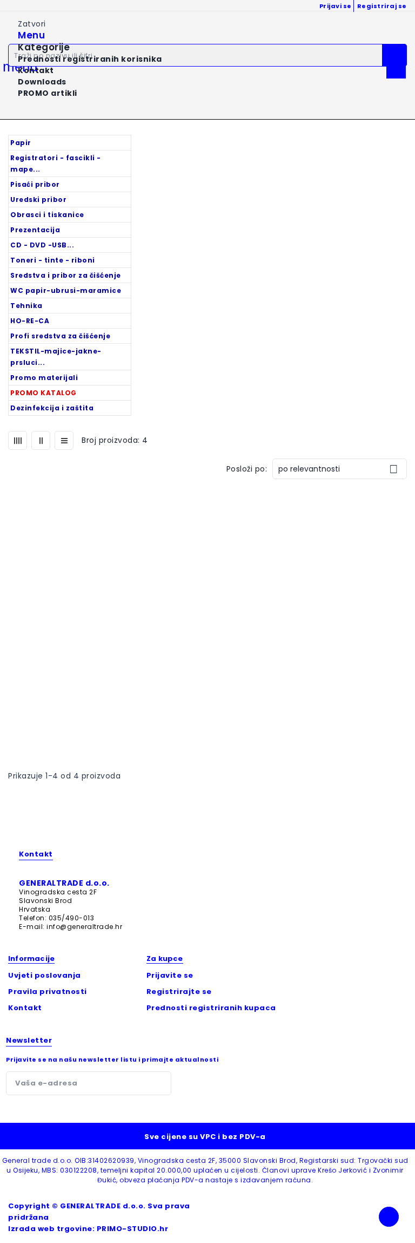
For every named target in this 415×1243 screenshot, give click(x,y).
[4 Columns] (17, 440)
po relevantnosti (338, 469)
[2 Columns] (41, 440)
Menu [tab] (31, 35)
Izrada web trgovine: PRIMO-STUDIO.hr (88, 1229)
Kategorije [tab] (44, 47)
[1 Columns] (64, 440)
